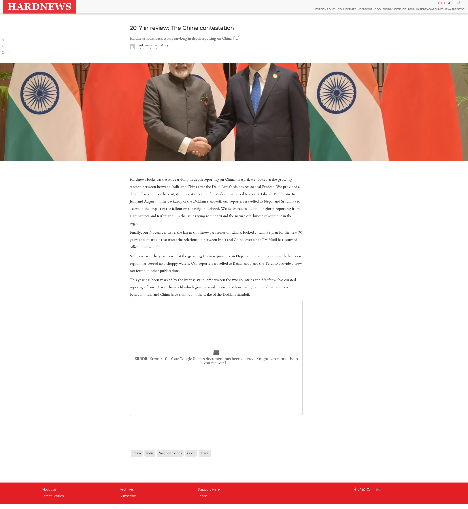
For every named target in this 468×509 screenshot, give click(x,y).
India (411, 9)
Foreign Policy (325, 9)
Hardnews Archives (430, 9)
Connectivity (347, 9)
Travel (205, 453)
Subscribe (128, 496)
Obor (191, 453)
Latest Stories (53, 496)
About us (49, 489)
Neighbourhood (369, 9)
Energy (387, 9)
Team (202, 496)
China (137, 453)
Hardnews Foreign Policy (153, 45)
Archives (127, 489)
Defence (400, 9)
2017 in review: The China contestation (182, 27)
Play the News (455, 9)
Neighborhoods (170, 453)
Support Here (209, 489)
